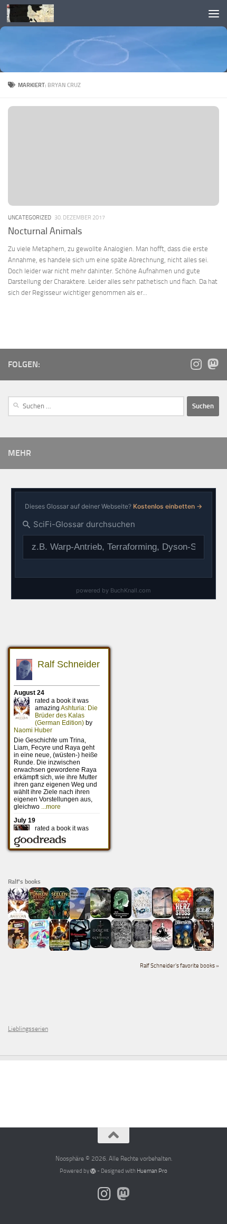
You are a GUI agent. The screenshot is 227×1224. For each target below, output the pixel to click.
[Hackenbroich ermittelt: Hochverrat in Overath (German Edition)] (162, 916)
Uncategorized (29, 217)
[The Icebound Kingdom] (141, 916)
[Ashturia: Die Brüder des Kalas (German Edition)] (18, 918)
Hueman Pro (152, 1171)
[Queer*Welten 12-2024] (39, 946)
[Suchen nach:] (96, 406)
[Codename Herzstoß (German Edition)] (183, 918)
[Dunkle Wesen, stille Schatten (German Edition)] (162, 948)
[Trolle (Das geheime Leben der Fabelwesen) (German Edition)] (203, 949)
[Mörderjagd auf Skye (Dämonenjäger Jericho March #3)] (203, 918)
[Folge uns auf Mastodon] (212, 364)
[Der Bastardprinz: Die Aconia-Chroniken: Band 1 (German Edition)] (121, 916)
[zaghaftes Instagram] (196, 364)
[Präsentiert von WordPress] (93, 1171)
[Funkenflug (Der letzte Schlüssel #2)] (39, 918)
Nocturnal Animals (45, 231)
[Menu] (214, 13)
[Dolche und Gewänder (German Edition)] (100, 946)
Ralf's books (24, 881)
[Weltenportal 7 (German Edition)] (100, 916)
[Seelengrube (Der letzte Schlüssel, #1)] (59, 918)
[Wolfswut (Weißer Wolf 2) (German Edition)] (121, 946)
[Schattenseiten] (80, 948)
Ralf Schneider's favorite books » (179, 965)
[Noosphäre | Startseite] (38, 13)
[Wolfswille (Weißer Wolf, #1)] (141, 946)
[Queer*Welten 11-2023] (18, 946)
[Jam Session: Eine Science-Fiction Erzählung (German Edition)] (59, 949)
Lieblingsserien (28, 1028)
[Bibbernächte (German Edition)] (183, 946)
